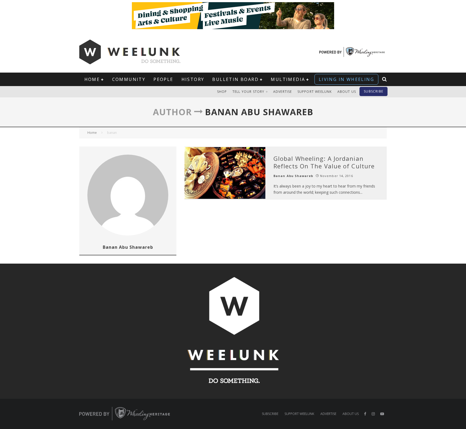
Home (92, 79)
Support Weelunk (314, 91)
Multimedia (288, 79)
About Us (346, 91)
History (192, 79)
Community (129, 79)
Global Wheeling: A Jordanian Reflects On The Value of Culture (324, 162)
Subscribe (373, 91)
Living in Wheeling (346, 79)
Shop (222, 91)
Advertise (282, 91)
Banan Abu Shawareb (293, 176)
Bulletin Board (235, 79)
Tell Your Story (248, 91)
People (163, 79)
